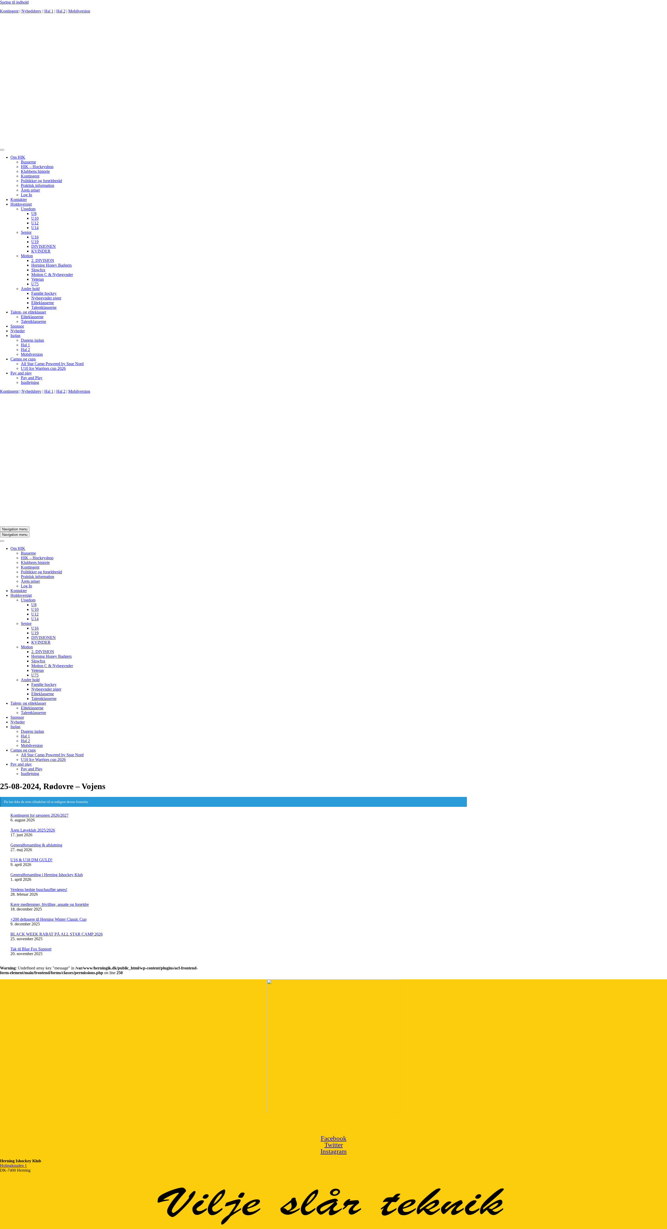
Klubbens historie (35, 171)
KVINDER (41, 251)
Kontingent (9, 11)
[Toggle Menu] (2, 150)
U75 (35, 284)
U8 (33, 213)
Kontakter (18, 199)
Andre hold (30, 288)
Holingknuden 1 (13, 1165)
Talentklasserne (44, 307)
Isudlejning (30, 382)
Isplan (15, 335)
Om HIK (17, 157)
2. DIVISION (42, 260)
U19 (35, 241)
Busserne (28, 162)
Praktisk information (37, 185)
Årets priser (30, 190)
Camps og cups (23, 359)
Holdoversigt (21, 204)
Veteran (37, 279)
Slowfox (38, 270)
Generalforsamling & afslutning (36, 845)
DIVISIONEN (43, 246)
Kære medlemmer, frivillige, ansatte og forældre (49, 904)
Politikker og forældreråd (41, 181)
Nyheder (17, 331)
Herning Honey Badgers (51, 265)
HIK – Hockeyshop (37, 166)
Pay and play (21, 373)
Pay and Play (31, 378)
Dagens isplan (32, 340)
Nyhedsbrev (31, 11)
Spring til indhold (14, 2)
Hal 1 (48, 11)
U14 (35, 227)
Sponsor (17, 326)
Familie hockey (44, 293)
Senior (26, 232)
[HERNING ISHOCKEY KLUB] (286, 144)
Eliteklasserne (42, 302)
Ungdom (28, 209)
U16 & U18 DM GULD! (31, 860)
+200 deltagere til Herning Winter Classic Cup (48, 919)
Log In (26, 195)
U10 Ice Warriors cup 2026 (43, 368)
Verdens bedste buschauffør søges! (38, 889)
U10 (35, 218)
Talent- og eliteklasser (28, 312)
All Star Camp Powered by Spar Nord (52, 363)
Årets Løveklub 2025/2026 (32, 830)
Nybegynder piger (46, 298)
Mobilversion (79, 11)
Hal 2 (60, 11)
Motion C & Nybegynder (52, 274)
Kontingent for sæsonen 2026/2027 (39, 815)
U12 (35, 223)
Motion (27, 256)
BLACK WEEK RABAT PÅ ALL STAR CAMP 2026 (56, 934)
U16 (35, 237)
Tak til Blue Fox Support (30, 949)
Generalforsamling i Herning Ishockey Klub (46, 874)
